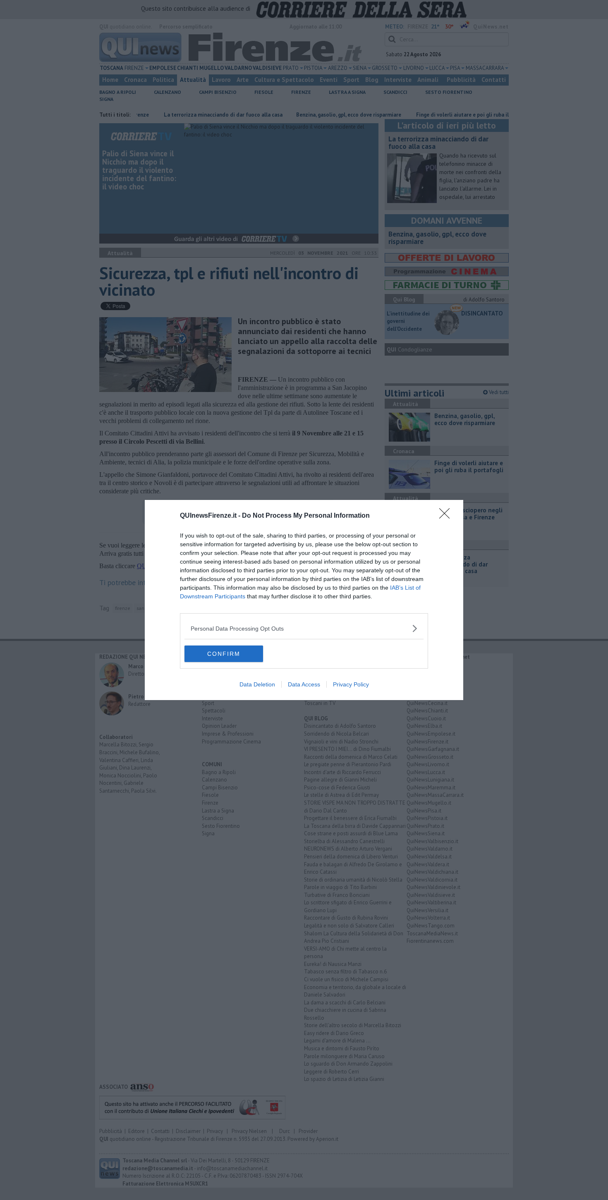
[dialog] (304, 600)
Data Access (304, 684)
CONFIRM (223, 653)
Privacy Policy (351, 684)
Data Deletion (257, 684)
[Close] (447, 516)
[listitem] (304, 628)
